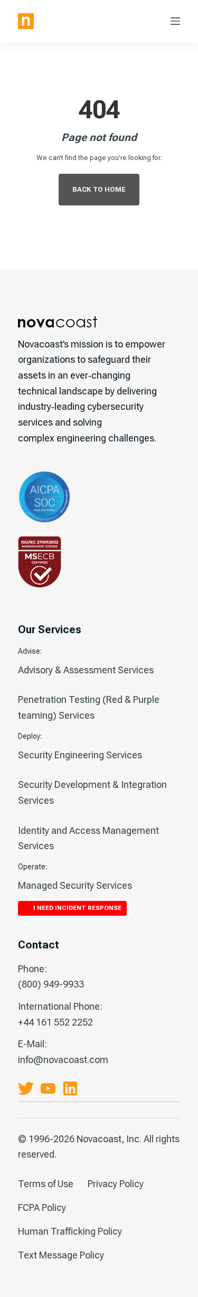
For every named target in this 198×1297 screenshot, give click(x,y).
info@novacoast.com (63, 1059)
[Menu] (175, 21)
